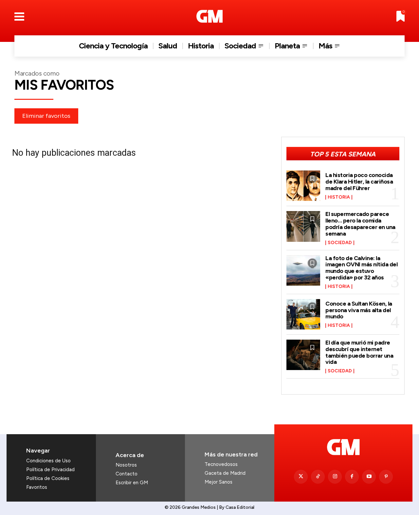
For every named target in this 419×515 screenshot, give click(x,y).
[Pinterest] (386, 477)
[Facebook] (352, 477)
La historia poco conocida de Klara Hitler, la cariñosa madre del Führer (359, 181)
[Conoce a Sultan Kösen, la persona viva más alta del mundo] (303, 314)
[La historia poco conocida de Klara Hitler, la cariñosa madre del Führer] (303, 185)
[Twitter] (301, 477)
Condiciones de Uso (48, 461)
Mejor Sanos (218, 482)
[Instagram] (335, 477)
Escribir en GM (132, 483)
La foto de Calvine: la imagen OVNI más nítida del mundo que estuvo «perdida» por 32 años (361, 268)
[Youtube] (369, 477)
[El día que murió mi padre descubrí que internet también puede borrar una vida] (303, 355)
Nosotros (126, 465)
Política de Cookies (47, 478)
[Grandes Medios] (209, 16)
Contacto (126, 474)
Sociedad (340, 242)
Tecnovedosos (221, 464)
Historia (339, 197)
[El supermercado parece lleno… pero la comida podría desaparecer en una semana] (303, 226)
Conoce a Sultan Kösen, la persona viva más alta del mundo (358, 310)
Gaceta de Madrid (225, 473)
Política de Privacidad (50, 469)
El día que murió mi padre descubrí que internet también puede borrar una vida (359, 352)
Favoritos (36, 487)
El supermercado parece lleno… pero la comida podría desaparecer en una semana (360, 223)
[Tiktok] (318, 477)
